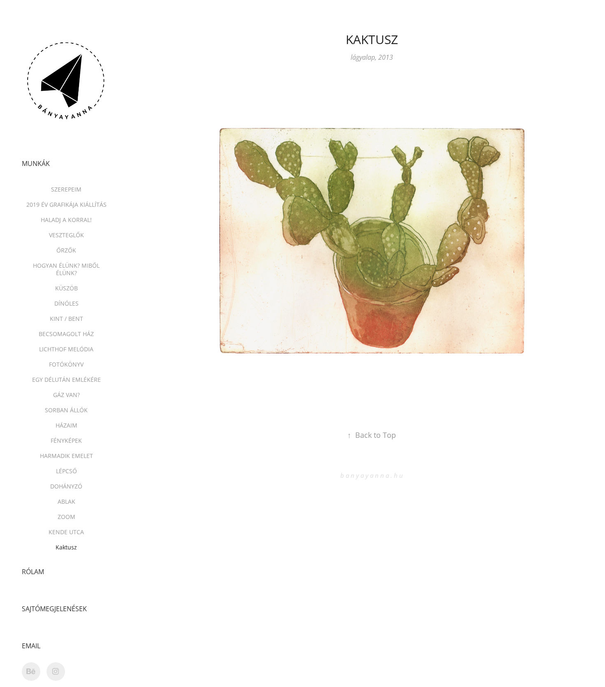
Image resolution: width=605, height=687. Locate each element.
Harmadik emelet (66, 456)
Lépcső (66, 471)
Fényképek (66, 440)
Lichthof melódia (66, 349)
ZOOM (66, 517)
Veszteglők (66, 235)
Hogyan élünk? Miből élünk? (66, 269)
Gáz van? (66, 395)
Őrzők (66, 250)
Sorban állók (66, 410)
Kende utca (66, 532)
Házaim (66, 425)
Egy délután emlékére (66, 379)
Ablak (66, 501)
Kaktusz (66, 547)
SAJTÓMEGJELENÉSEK (54, 608)
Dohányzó (66, 486)
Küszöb (66, 288)
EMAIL (31, 645)
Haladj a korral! (66, 220)
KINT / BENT (66, 318)
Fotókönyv (66, 364)
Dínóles (66, 303)
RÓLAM (33, 571)
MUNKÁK (36, 163)
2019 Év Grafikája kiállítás (66, 204)
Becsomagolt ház (66, 334)
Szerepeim (66, 189)
